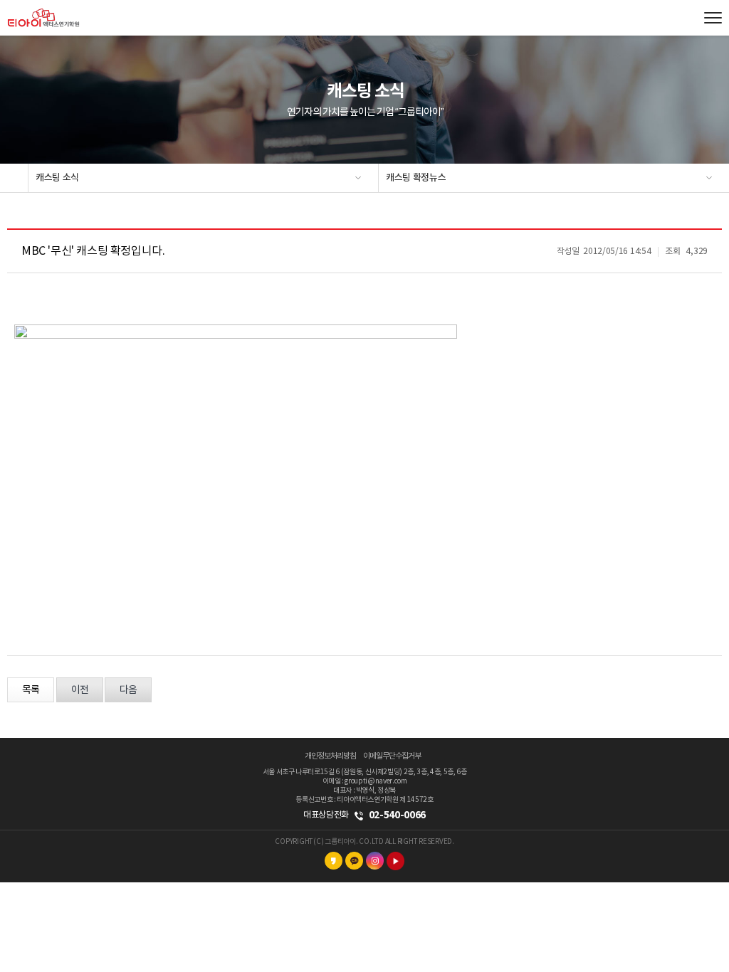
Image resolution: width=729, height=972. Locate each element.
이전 (79, 690)
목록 (30, 690)
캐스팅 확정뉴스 (416, 178)
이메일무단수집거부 (392, 756)
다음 (128, 690)
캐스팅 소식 (57, 178)
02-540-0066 (397, 815)
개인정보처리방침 (330, 756)
